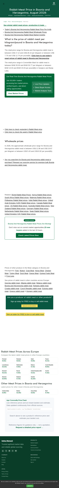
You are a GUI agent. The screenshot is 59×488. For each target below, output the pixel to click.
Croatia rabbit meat (12, 288)
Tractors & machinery (36, 450)
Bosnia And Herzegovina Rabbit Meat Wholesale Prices (26, 32)
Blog (3, 464)
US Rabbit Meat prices (18, 206)
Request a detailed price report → (29, 427)
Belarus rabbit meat (43, 283)
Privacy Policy (5, 471)
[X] (6, 451)
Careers (3, 460)
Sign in (32, 462)
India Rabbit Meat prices (38, 200)
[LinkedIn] (3, 451)
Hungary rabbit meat (34, 291)
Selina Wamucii (7, 441)
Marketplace (34, 445)
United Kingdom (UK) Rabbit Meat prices (20, 214)
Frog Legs (10, 276)
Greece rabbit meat (16, 291)
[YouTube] (16, 451)
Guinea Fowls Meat (47, 273)
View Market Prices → (17, 93)
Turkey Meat (14, 273)
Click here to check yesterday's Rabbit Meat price (23, 129)
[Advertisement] (30, 112)
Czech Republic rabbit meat (30, 288)
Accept (30, 485)
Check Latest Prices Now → (29, 235)
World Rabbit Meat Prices (20, 15)
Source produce (34, 447)
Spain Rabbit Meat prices (39, 211)
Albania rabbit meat (28, 283)
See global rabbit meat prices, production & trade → (25, 25)
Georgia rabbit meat (12, 283)
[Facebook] (9, 451)
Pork (17, 271)
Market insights (34, 443)
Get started (33, 460)
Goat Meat (30, 271)
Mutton (22, 271)
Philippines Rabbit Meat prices (16, 200)
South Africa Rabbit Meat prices (17, 197)
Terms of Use (5, 474)
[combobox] (29, 409)
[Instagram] (12, 451)
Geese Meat (34, 273)
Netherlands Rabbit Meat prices (17, 211)
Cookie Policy (5, 476)
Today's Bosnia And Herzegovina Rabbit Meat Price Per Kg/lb (28, 29)
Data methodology (35, 457)
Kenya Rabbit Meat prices (42, 195)
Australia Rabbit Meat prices (39, 206)
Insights (5, 21)
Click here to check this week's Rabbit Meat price (23, 132)
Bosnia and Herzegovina (37, 15)
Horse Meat (39, 271)
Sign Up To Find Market (29, 305)
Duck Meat (24, 273)
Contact (3, 462)
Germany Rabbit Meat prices (37, 208)
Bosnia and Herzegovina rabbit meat (18, 286)
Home (11, 15)
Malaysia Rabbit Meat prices (40, 197)
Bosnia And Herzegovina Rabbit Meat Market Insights (25, 35)
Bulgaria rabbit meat (40, 286)
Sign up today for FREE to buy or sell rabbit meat (25, 314)
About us (4, 457)
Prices (29, 15)
